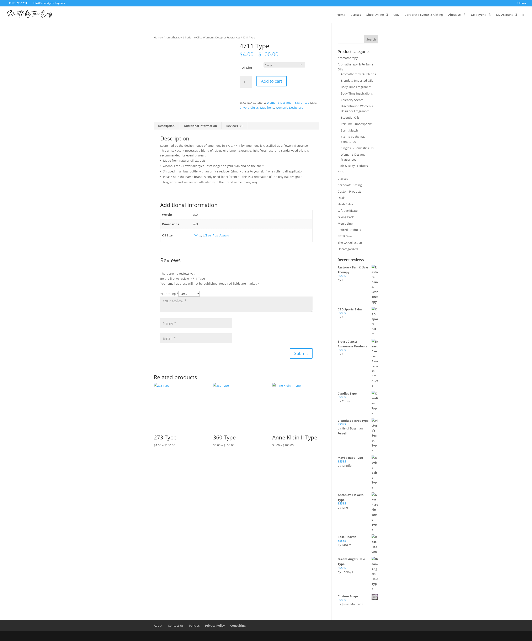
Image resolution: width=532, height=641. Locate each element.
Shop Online (375, 15)
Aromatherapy (348, 58)
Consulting (238, 625)
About (158, 625)
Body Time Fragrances (356, 87)
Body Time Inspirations (357, 93)
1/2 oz (207, 235)
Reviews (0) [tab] (234, 126)
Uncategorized (348, 249)
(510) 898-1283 (18, 3)
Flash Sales (345, 204)
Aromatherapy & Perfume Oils (182, 37)
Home (341, 15)
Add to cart (271, 81)
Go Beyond (478, 15)
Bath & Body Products (353, 166)
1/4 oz (197, 235)
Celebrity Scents (352, 100)
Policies (194, 625)
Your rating (169, 294)
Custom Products (349, 191)
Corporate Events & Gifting (424, 15)
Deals (341, 198)
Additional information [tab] (200, 126)
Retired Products (349, 230)
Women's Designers (289, 107)
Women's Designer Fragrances (221, 37)
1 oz (215, 235)
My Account (504, 15)
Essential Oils (350, 117)
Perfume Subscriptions (357, 124)
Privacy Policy (215, 625)
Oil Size (246, 68)
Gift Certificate (348, 211)
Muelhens (267, 107)
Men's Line (345, 223)
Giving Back (346, 217)
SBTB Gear (345, 236)
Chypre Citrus (249, 107)
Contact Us (175, 625)
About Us (454, 15)
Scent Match (349, 130)
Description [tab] (166, 126)
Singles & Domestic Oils (357, 148)
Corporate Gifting (350, 185)
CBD (396, 15)
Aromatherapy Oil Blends (358, 74)
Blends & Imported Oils (357, 80)
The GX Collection (350, 243)
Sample (224, 235)
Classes (356, 15)
